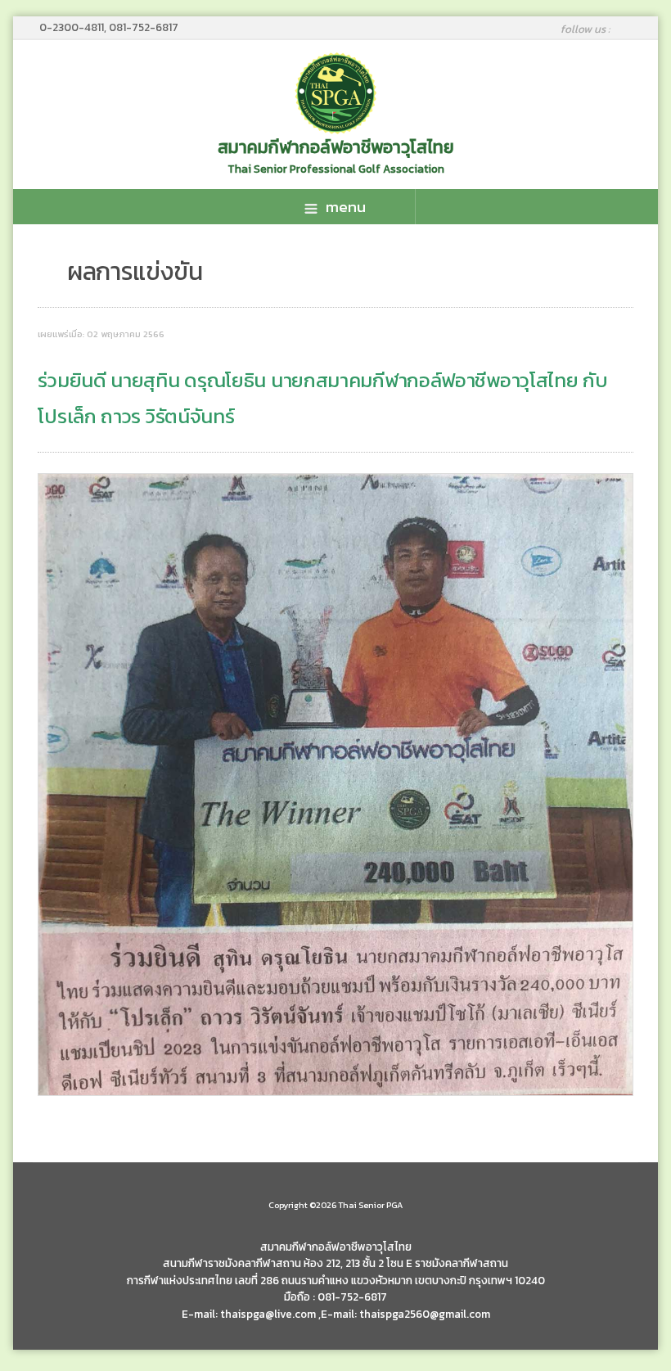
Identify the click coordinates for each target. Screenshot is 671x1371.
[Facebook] (630, 28)
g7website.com (665, 1288)
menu (346, 207)
